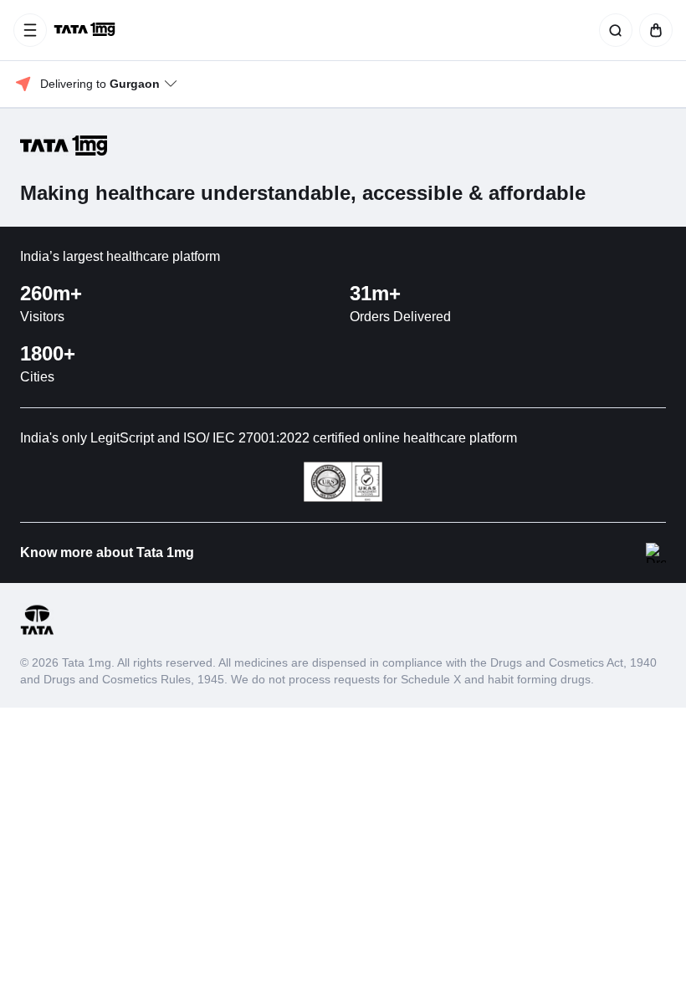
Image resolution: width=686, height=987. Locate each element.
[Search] (612, 30)
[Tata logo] (37, 632)
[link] (86, 30)
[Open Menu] (30, 30)
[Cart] (652, 30)
